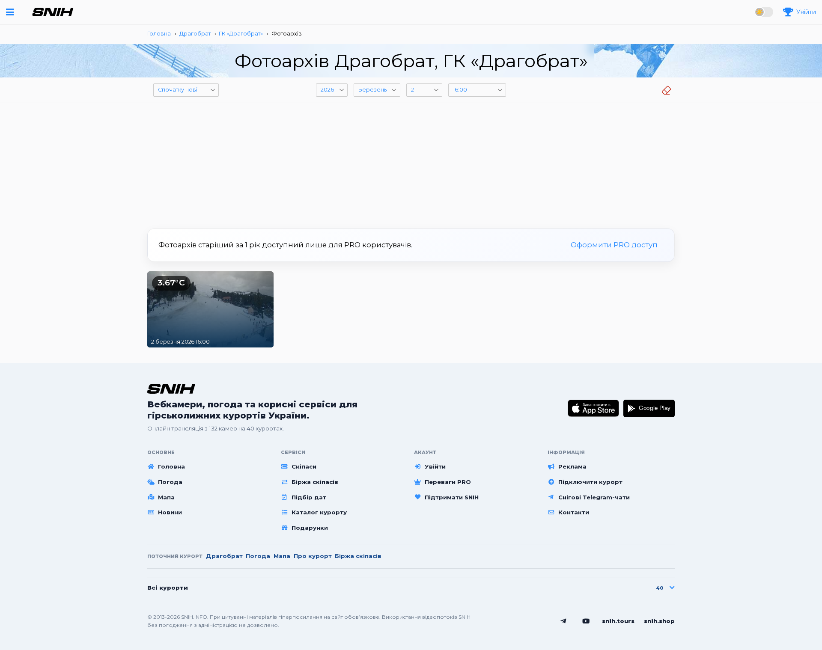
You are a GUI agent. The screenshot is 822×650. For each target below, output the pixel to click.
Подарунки (310, 527)
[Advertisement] (411, 163)
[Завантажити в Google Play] (649, 408)
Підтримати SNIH (452, 497)
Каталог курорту (319, 512)
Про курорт (313, 555)
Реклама (572, 466)
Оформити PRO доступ (614, 244)
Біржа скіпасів (315, 481)
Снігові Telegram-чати (594, 497)
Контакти (573, 512)
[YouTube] (586, 621)
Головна (171, 466)
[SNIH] (171, 389)
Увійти (435, 466)
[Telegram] (563, 621)
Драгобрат (224, 555)
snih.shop (659, 620)
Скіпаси (304, 466)
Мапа (166, 497)
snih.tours (618, 620)
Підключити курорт (590, 481)
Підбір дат (309, 497)
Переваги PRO (448, 481)
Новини (170, 512)
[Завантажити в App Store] (593, 408)
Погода (170, 481)
